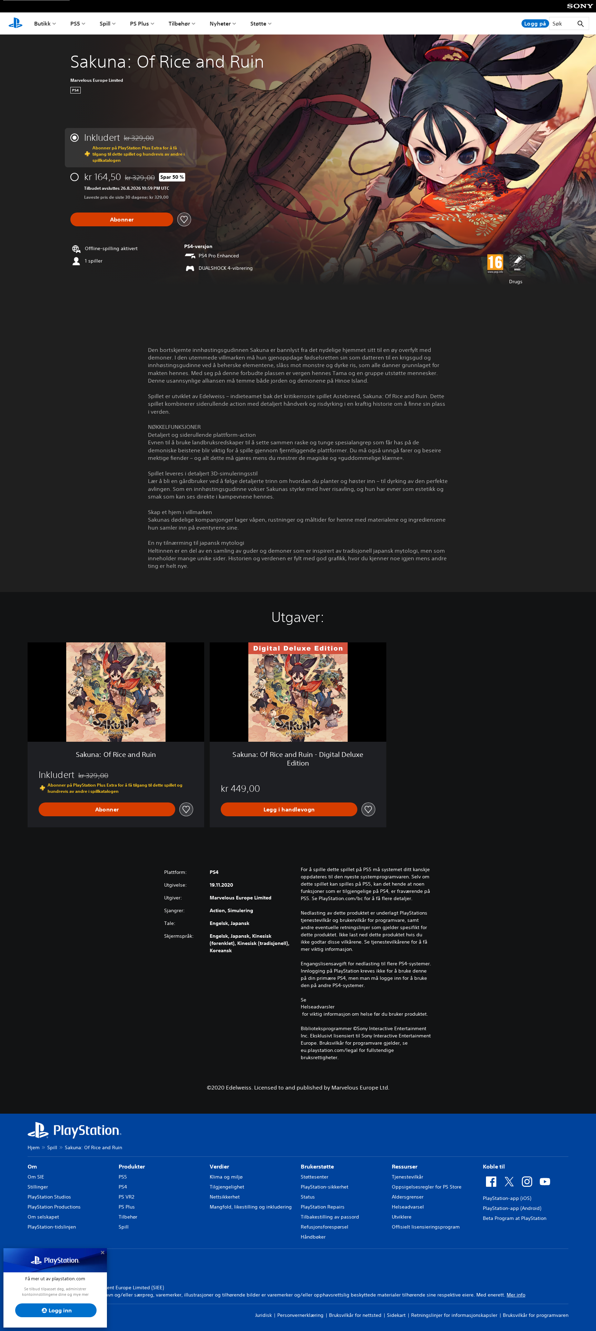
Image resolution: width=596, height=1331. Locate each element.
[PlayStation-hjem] (15, 23)
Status (308, 1197)
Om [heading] (32, 1166)
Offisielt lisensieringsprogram (426, 1227)
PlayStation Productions (54, 1207)
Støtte (258, 23)
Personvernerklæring (300, 1315)
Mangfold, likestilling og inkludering (251, 1207)
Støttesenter (314, 1177)
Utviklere (401, 1217)
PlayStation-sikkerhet (324, 1187)
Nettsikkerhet (225, 1197)
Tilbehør (179, 23)
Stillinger (38, 1187)
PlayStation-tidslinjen (52, 1227)
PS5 (75, 23)
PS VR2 (126, 1197)
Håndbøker (313, 1237)
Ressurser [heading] (404, 1166)
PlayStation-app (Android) (512, 1208)
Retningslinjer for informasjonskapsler (454, 1315)
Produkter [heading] (132, 1166)
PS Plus (139, 23)
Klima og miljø (226, 1177)
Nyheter (220, 23)
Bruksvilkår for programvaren (535, 1315)
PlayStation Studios (49, 1197)
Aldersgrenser (408, 1197)
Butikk (42, 23)
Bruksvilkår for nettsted (355, 1315)
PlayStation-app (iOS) (507, 1198)
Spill (105, 23)
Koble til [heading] (494, 1166)
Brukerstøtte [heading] (317, 1166)
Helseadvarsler (318, 1007)
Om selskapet (43, 1217)
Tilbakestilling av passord (330, 1217)
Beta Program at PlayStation (514, 1218)
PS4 (123, 1187)
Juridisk (263, 1315)
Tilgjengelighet (227, 1187)
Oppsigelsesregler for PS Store (426, 1187)
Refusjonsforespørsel (324, 1227)
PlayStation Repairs (323, 1207)
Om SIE (36, 1177)
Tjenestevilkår (407, 1177)
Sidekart (396, 1315)
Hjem (34, 1147)
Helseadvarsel (408, 1207)
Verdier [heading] (219, 1166)
